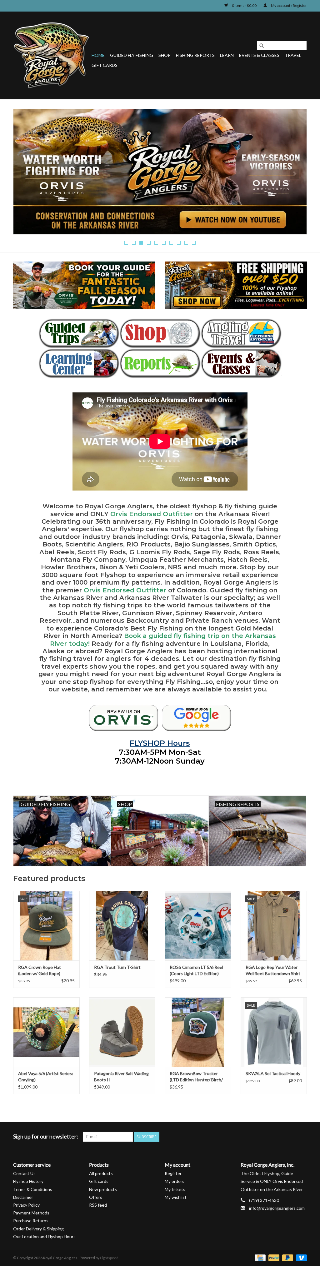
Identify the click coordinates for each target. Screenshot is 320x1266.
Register (173, 1173)
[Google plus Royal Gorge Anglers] (280, 1137)
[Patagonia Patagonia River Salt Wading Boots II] (122, 1032)
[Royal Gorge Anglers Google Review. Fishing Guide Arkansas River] (196, 718)
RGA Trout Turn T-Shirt (117, 967)
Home (98, 55)
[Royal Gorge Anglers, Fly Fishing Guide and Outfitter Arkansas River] (123, 718)
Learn (227, 55)
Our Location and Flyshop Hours (44, 1236)
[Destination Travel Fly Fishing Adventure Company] (241, 333)
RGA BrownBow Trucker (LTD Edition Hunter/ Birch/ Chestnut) (196, 1077)
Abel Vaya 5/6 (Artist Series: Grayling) (45, 1076)
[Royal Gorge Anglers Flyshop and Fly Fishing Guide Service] (51, 55)
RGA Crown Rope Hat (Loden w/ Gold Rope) (39, 970)
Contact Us (24, 1173)
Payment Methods (31, 1212)
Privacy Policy (26, 1205)
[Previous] (25, 174)
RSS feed (98, 1205)
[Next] (294, 174)
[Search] (261, 46)
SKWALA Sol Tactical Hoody (273, 1073)
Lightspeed (109, 1257)
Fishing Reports (195, 55)
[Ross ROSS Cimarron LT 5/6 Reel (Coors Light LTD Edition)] (198, 925)
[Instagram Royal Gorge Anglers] (302, 1137)
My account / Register (288, 5)
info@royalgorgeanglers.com (277, 1208)
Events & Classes (259, 55)
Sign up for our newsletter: (45, 1136)
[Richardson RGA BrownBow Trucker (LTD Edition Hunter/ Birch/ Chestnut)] (198, 1032)
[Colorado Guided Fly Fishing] (78, 333)
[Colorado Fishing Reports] (159, 363)
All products (101, 1173)
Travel (293, 55)
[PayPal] (273, 1257)
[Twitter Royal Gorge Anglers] (269, 1137)
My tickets (175, 1189)
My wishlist (176, 1197)
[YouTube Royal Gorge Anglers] (291, 1137)
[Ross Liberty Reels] (160, 171)
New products (103, 1189)
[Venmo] (300, 1257)
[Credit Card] (259, 1257)
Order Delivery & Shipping (38, 1228)
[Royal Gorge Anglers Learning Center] (78, 363)
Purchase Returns (30, 1220)
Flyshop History (28, 1181)
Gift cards (105, 65)
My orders (174, 1181)
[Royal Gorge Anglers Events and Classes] (241, 363)
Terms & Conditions (32, 1189)
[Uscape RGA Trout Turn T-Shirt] (122, 925)
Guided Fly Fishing (131, 55)
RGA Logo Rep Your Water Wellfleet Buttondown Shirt (273, 970)
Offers (95, 1197)
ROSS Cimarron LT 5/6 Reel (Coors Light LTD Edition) (196, 970)
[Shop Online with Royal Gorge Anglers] (159, 333)
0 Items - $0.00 (244, 5)
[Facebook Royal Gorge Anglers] (258, 1137)
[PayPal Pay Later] (287, 1257)
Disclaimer (23, 1197)
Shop (164, 55)
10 (194, 243)
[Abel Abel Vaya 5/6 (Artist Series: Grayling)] (46, 1032)
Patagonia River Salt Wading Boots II (121, 1076)
